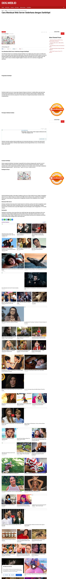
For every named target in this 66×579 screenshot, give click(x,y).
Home (3, 10)
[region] (12, 571)
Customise (6, 574)
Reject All (12, 574)
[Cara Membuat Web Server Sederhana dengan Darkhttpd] (8, 39)
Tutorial (6, 10)
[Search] (62, 33)
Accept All (18, 574)
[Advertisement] (33, 21)
